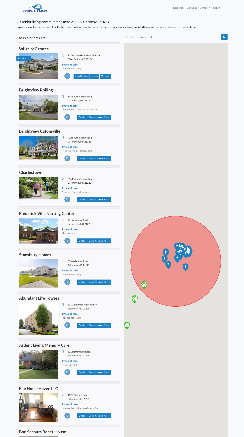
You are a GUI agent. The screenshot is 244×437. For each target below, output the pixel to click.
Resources (179, 7)
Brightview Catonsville (39, 131)
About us (192, 7)
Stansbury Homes (35, 254)
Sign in (216, 7)
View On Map (81, 76)
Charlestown (30, 172)
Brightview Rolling (36, 89)
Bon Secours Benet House (42, 431)
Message (105, 76)
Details (94, 76)
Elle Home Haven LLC (38, 388)
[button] (144, 285)
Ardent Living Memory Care (44, 345)
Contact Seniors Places (99, 117)
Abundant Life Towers (39, 298)
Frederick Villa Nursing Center (46, 213)
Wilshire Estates (34, 48)
